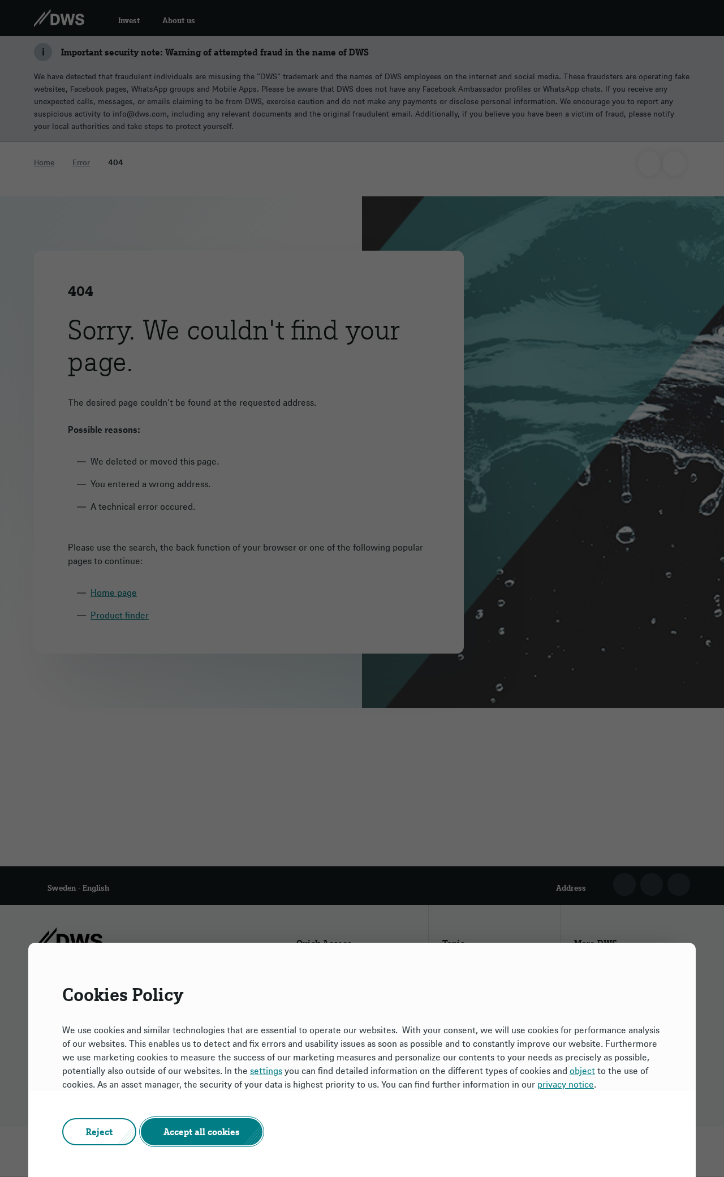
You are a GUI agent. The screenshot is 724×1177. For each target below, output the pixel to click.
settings (266, 1070)
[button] (99, 1131)
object (582, 1070)
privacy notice (565, 1084)
